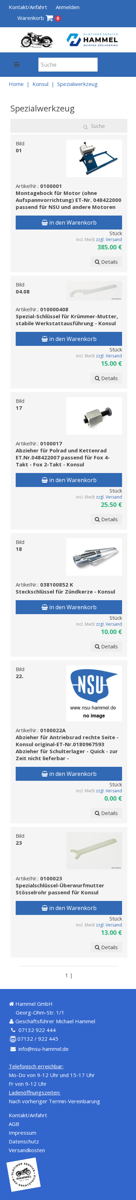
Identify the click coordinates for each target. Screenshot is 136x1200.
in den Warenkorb (72, 222)
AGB (14, 1123)
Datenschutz (24, 1141)
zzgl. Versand (109, 239)
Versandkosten (27, 1150)
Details (109, 261)
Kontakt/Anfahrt (28, 6)
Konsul (40, 83)
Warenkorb (38, 17)
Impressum (22, 1132)
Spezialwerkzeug (77, 83)
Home (16, 83)
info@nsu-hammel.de (43, 1048)
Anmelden (68, 6)
